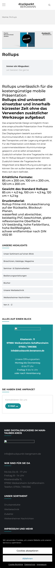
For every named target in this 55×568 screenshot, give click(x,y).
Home (5, 17)
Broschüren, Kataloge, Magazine (19, 261)
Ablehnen (27, 558)
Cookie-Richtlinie (15, 564)
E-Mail (11, 406)
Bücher (7, 283)
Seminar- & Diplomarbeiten (16, 268)
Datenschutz (29, 564)
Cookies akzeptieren (27, 550)
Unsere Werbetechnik (14, 290)
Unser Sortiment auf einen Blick (19, 254)
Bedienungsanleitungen (15, 276)
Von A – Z (8, 304)
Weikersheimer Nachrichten (17, 297)
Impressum (42, 564)
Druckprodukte (12, 504)
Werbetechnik (11, 509)
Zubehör (8, 514)
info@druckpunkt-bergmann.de (27, 350)
